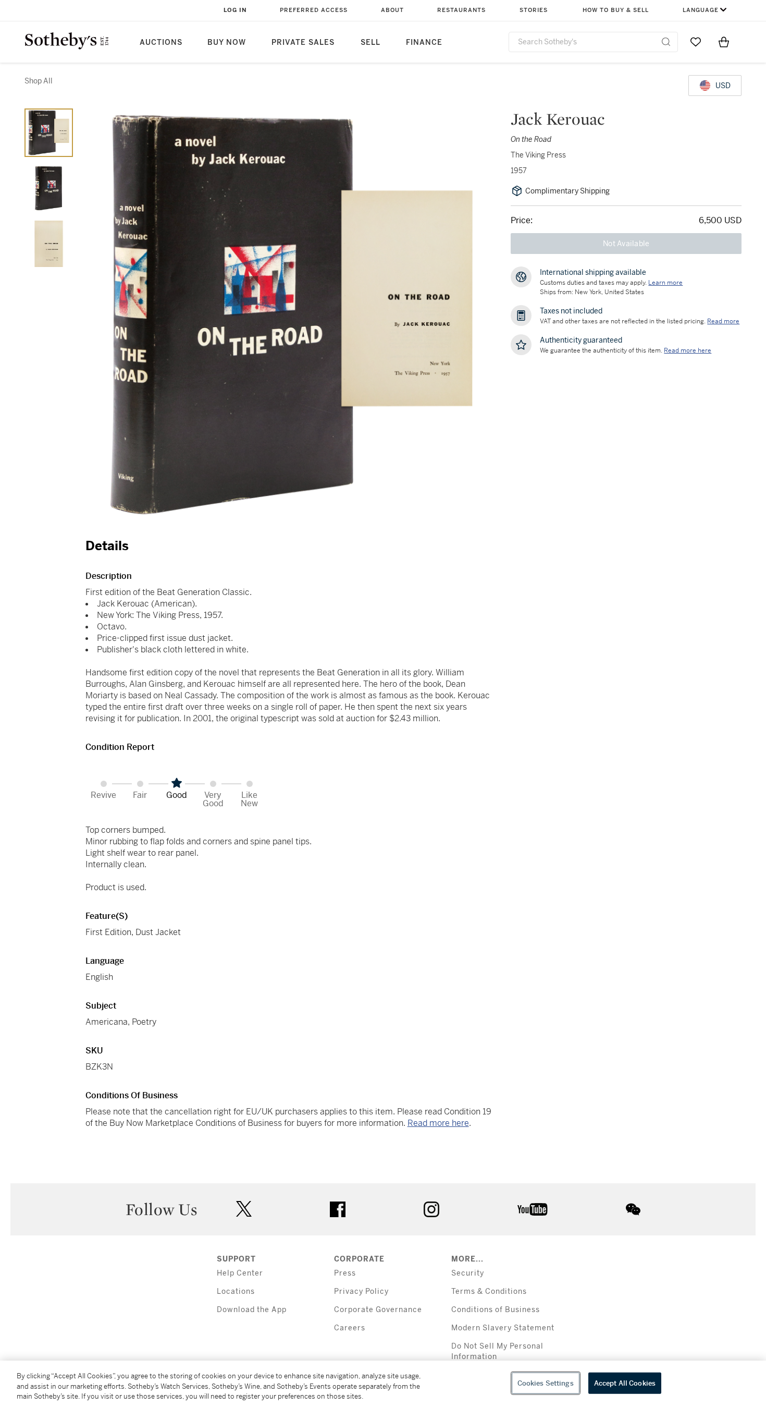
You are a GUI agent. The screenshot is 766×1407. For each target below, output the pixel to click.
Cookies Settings (545, 1382)
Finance (424, 42)
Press (345, 1273)
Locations (236, 1291)
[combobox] (593, 42)
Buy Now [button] (226, 42)
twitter (244, 1209)
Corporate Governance (378, 1309)
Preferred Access (314, 10)
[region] (383, 1384)
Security (467, 1273)
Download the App (252, 1309)
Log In (235, 10)
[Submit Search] (666, 42)
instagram (431, 1209)
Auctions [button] (161, 42)
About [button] (392, 10)
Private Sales (303, 42)
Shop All (38, 81)
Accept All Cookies (625, 1382)
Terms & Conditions (489, 1291)
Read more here (438, 1123)
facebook (337, 1209)
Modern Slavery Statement (502, 1328)
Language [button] (701, 10)
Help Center (240, 1273)
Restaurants (461, 10)
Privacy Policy (361, 1291)
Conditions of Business (495, 1309)
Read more (723, 321)
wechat (633, 1209)
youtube (532, 1209)
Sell (370, 42)
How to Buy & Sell (616, 10)
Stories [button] (534, 10)
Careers (349, 1328)
